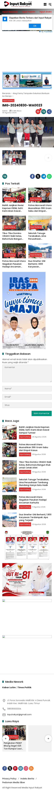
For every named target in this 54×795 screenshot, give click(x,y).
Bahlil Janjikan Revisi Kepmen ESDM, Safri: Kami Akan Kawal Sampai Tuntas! (12, 208)
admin (4, 111)
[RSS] (31, 768)
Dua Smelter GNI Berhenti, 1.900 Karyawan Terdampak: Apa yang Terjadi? (37, 264)
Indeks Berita (27, 778)
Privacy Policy (9, 778)
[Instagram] (26, 768)
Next (21, 25)
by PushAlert (46, 31)
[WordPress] (20, 768)
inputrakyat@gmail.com (19, 714)
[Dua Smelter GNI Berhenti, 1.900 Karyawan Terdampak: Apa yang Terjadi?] (40, 250)
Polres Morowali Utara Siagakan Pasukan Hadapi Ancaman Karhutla (14, 264)
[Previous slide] (5, 157)
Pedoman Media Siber (13, 782)
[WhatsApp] (49, 176)
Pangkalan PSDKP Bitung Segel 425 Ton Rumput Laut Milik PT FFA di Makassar (13, 746)
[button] (50, 4)
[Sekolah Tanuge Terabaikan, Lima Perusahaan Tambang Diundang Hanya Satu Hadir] (40, 223)
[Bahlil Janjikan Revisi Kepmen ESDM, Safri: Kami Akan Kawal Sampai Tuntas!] (14, 195)
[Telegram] (43, 176)
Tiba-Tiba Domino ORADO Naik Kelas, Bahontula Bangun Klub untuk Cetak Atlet (12, 236)
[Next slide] (48, 157)
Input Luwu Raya (11, 737)
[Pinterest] (15, 768)
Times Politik (24, 687)
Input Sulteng (8, 100)
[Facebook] (32, 176)
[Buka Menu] (45, 4)
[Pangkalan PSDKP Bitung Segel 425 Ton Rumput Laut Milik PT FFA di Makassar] (14, 732)
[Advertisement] (27, 49)
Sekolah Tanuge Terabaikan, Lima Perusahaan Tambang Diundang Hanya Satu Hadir (38, 236)
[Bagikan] (49, 111)
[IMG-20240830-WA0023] (14, 157)
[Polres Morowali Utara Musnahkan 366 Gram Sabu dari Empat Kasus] (40, 195)
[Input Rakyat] (21, 4)
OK (34, 25)
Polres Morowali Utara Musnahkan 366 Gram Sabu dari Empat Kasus (40, 208)
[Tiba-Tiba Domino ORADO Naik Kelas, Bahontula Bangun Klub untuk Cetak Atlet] (14, 223)
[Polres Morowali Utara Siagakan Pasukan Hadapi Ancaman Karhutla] (14, 250)
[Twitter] (38, 176)
